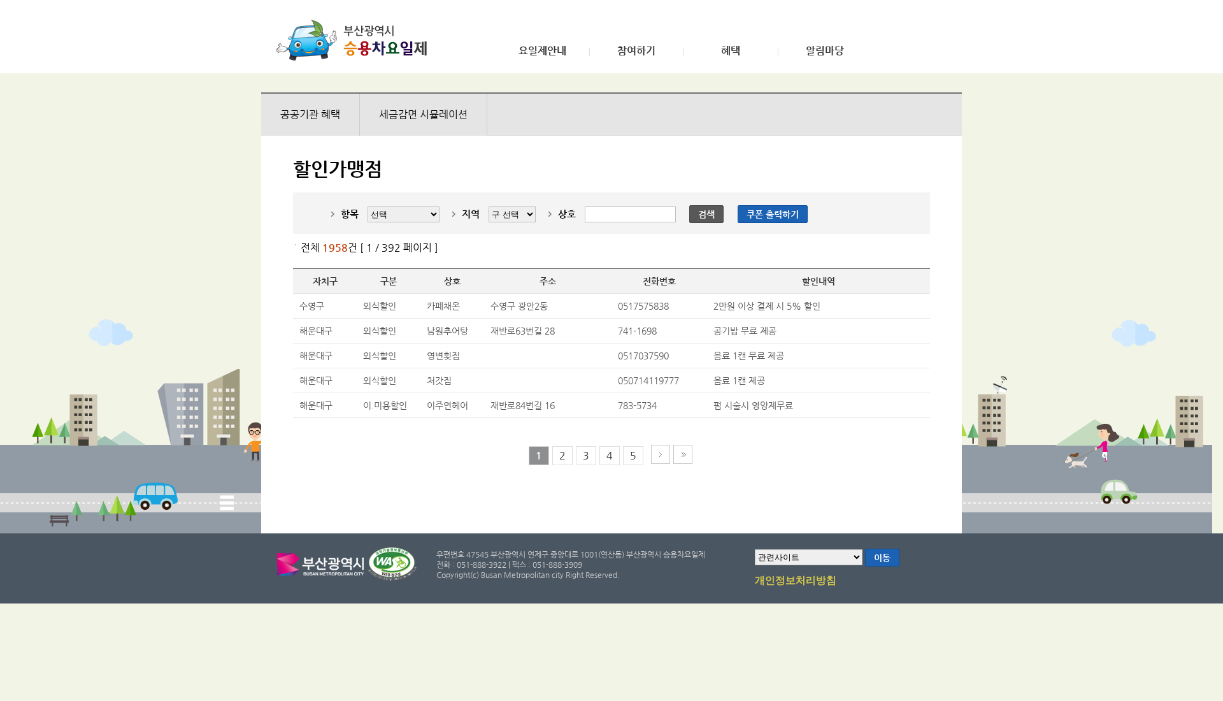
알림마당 (825, 51)
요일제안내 (542, 51)
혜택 (730, 51)
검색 (706, 214)
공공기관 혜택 (310, 114)
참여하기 (636, 51)
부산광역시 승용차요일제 (356, 40)
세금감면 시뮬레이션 (423, 114)
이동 (882, 558)
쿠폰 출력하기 (773, 214)
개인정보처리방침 (795, 580)
